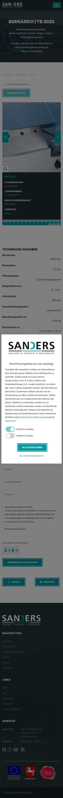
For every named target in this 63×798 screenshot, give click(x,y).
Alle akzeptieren (32, 447)
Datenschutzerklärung (31, 417)
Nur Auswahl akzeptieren (31, 456)
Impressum (10, 421)
